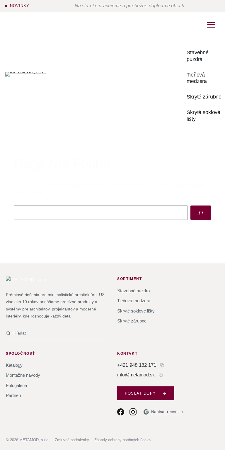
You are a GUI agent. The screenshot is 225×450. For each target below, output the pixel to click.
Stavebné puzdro (133, 290)
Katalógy (14, 365)
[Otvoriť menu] (211, 24)
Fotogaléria (16, 385)
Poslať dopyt (141, 393)
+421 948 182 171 (136, 365)
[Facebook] (120, 411)
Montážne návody (23, 375)
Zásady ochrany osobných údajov (122, 440)
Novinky (19, 6)
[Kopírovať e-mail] (161, 375)
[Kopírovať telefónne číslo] (162, 365)
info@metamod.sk (136, 374)
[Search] (200, 213)
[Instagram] (133, 411)
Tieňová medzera (133, 300)
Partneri (13, 395)
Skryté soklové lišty (136, 310)
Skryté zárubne (131, 320)
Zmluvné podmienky (72, 440)
